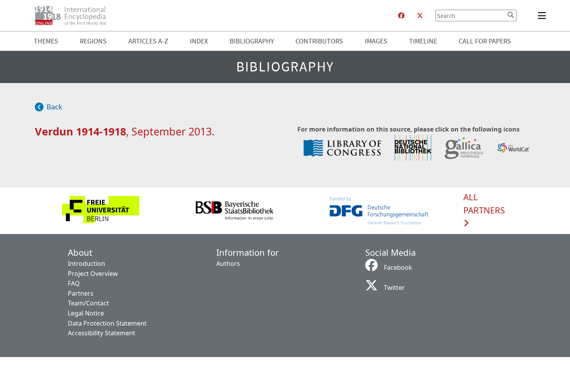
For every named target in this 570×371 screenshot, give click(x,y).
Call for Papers (485, 40)
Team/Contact (88, 303)
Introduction (86, 263)
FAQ (74, 283)
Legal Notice (86, 313)
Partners (80, 293)
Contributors (319, 40)
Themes (46, 40)
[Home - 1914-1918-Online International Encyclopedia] (74, 15)
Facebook (398, 267)
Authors (228, 263)
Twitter (394, 287)
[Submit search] (510, 15)
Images (376, 40)
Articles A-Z (148, 40)
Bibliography (252, 40)
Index (199, 40)
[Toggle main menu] (543, 15)
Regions (93, 40)
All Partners (484, 203)
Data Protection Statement (107, 323)
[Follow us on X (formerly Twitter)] (420, 15)
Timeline (423, 40)
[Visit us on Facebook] (401, 15)
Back (54, 106)
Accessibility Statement (101, 333)
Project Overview (93, 273)
